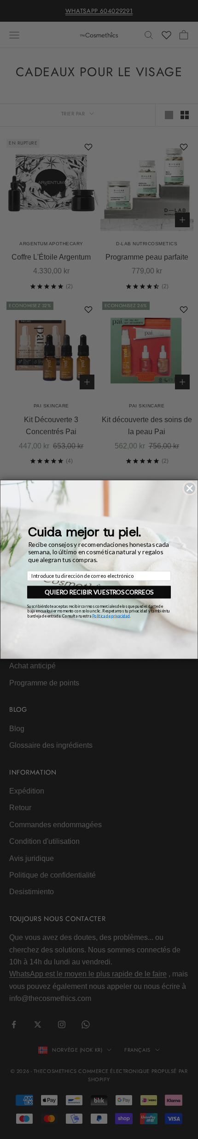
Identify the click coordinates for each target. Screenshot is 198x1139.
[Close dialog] (189, 488)
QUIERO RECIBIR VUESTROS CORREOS (99, 592)
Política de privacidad (111, 615)
